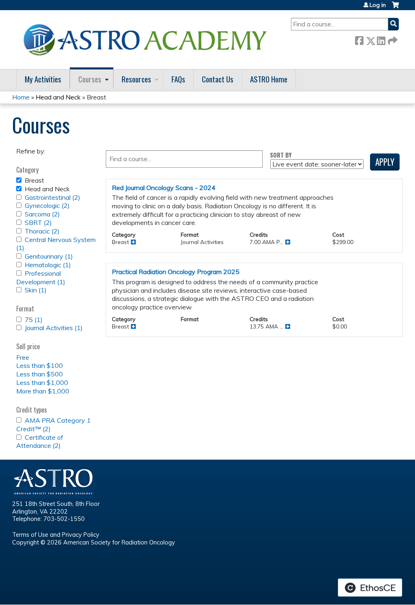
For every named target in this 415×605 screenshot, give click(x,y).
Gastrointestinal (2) (52, 197)
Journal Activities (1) (54, 328)
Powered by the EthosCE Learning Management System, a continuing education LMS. (370, 587)
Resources (136, 79)
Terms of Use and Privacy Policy (55, 534)
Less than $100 (39, 365)
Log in (378, 5)
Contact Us (217, 79)
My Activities (43, 79)
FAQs (178, 79)
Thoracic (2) (42, 231)
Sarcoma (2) (42, 214)
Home (21, 97)
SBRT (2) (38, 222)
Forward (392, 39)
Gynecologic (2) (47, 205)
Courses (89, 79)
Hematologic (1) (48, 265)
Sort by (281, 155)
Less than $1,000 (42, 382)
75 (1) (34, 319)
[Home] (148, 39)
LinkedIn (381, 39)
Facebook (359, 39)
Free (22, 357)
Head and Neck (58, 97)
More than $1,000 (42, 391)
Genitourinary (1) (49, 256)
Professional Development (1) (40, 277)
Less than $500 (39, 374)
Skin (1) (36, 290)
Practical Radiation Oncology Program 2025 (176, 272)
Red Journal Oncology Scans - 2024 (164, 188)
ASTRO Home (268, 79)
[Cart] (395, 8)
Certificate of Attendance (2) (39, 441)
